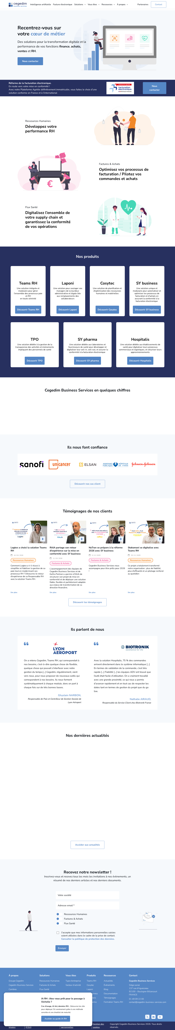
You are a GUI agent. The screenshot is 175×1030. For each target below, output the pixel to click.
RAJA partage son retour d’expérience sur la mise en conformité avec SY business (65, 550)
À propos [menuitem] (121, 4)
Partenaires (142, 4)
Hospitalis (140, 339)
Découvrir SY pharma (87, 360)
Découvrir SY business (147, 309)
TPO (35, 339)
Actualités (108, 980)
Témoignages (110, 997)
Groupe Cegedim (16, 980)
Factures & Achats (33, 799)
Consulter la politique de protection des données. (88, 938)
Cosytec (107, 283)
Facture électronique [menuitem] (62, 4)
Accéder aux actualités (87, 844)
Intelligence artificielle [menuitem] (40, 4)
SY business (147, 283)
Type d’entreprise (73, 980)
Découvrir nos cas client (87, 483)
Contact (158, 4)
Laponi (68, 283)
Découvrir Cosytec (107, 309)
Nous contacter (30, 61)
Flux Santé (44, 989)
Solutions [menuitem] (78, 4)
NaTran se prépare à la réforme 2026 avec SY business (106, 549)
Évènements (109, 985)
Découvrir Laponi (68, 309)
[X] (147, 1017)
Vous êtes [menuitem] (92, 4)
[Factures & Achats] (59, 918)
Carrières (13, 989)
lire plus (14, 592)
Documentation (111, 993)
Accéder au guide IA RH (56, 1018)
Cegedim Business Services (21, 985)
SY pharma (87, 339)
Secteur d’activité (73, 985)
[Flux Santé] (59, 923)
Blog (106, 989)
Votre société (64, 895)
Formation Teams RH (113, 1002)
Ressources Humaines (73, 790)
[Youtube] (160, 1016)
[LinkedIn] (153, 1017)
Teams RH (28, 283)
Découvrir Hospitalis (140, 360)
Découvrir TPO (35, 360)
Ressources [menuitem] (107, 4)
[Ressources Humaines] (59, 914)
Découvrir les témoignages (87, 602)
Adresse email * (66, 905)
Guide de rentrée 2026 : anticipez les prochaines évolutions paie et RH (106, 786)
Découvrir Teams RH (28, 309)
